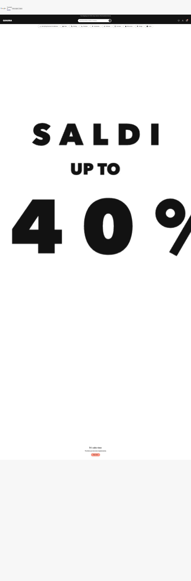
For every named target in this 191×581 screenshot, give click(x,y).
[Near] (110, 20)
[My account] (182, 20)
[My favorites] (178, 20)
